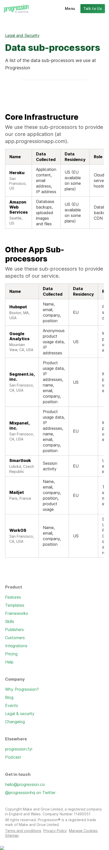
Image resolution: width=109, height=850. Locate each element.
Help (9, 661)
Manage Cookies (83, 830)
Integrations (16, 645)
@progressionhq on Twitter (30, 792)
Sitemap (12, 835)
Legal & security (19, 713)
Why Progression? (22, 689)
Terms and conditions (23, 830)
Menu (70, 8)
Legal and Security (22, 35)
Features (13, 597)
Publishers (14, 629)
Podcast (13, 757)
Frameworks (16, 613)
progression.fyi (18, 749)
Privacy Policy (55, 830)
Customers (15, 637)
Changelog (15, 721)
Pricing (11, 653)
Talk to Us (92, 8)
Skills (9, 621)
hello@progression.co (25, 784)
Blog (9, 697)
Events (11, 705)
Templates (14, 605)
